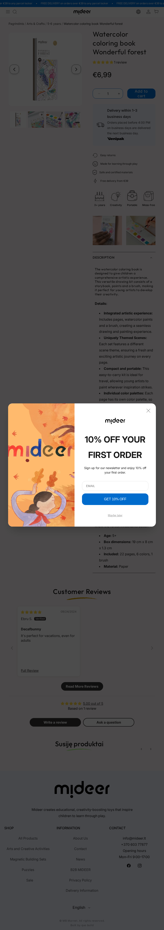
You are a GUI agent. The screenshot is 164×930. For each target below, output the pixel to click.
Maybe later (115, 515)
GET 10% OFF (115, 499)
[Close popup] (148, 410)
